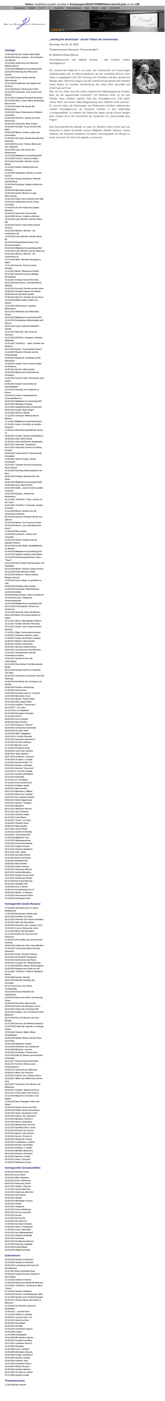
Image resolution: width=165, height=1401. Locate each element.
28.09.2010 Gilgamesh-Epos (17, 1250)
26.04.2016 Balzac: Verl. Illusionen (20, 1116)
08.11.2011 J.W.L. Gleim (15, 852)
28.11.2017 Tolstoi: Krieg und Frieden (21, 1061)
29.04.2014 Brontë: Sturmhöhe (19, 1145)
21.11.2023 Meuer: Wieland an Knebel (22, 271)
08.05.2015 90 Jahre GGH (16, 731)
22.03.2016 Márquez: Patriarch (19, 1119)
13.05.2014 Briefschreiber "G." (19, 762)
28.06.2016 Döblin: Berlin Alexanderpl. (22, 1110)
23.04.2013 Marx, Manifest (17, 1178)
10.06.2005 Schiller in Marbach (19, 1355)
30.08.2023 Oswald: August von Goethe (23, 291)
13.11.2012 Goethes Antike (17, 814)
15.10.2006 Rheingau (14, 1346)
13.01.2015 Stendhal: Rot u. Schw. (20, 1127)
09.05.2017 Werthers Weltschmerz (20, 647)
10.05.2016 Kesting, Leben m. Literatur (22, 693)
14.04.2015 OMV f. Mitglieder (18, 733)
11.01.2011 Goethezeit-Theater (18, 878)
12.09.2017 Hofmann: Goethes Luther (22, 635)
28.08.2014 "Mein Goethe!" (17, 754)
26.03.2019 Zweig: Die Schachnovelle (22, 1009)
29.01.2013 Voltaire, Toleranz (18, 1186)
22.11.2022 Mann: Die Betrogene (19, 931)
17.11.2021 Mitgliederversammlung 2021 (23, 421)
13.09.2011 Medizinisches (16, 861)
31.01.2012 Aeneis (13, 1215)
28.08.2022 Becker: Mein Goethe (20, 369)
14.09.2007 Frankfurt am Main (18, 1340)
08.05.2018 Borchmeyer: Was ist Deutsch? (24, 595)
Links (103, 8)
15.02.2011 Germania (14, 1238)
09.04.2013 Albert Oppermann (18, 800)
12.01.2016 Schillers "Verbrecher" (20, 705)
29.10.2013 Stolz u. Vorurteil (17, 1159)
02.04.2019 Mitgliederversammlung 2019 (23, 551)
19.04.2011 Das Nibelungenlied (19, 1232)
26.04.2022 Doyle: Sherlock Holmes (21, 954)
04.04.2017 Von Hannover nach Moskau (23, 650)
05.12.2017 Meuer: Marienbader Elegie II (23, 621)
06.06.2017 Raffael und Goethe (19, 644)
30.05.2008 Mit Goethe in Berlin (19, 1337)
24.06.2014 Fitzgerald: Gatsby (18, 1139)
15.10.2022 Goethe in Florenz (18, 1280)
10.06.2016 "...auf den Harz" (17, 1311)
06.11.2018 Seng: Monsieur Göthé (20, 572)
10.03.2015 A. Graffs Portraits (18, 736)
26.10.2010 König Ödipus (16, 1247)
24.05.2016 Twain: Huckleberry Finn (21, 1113)
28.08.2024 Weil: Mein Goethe (18, 190)
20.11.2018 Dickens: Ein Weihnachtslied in (24, 1023)
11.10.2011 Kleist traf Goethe (18, 858)
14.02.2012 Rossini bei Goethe (18, 843)
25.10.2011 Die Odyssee (16, 1221)
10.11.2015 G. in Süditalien (17, 710)
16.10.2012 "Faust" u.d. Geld (18, 820)
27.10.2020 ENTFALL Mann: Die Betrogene (24, 966)
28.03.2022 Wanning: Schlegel (18, 404)
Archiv (42, 8)
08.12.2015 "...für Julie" (15, 707)
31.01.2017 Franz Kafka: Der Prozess (22, 1093)
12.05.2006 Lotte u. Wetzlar (17, 1349)
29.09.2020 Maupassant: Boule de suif (22, 969)
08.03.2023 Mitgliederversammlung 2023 (23, 317)
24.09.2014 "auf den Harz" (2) (18, 1317)
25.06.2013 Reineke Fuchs (17, 1172)
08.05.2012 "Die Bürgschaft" (18, 835)
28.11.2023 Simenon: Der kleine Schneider (24, 919)
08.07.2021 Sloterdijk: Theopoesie (20, 444)
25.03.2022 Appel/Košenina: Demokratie (23, 407)
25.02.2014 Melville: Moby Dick (19, 1151)
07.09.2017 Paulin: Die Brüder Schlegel (22, 638)
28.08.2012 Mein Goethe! (16, 826)
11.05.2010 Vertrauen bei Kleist (19, 895)
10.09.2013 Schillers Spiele (17, 785)
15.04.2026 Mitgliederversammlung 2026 (23, 69)
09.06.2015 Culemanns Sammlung (20, 728)
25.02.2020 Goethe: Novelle (17, 977)
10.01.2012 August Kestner (17, 846)
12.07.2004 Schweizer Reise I (18, 1363)
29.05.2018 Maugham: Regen (18, 1044)
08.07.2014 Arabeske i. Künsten (19, 757)
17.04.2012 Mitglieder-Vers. (17, 837)
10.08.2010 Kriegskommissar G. (19, 890)
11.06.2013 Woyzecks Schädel (18, 794)
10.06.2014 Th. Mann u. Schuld (18, 759)
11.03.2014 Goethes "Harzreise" (19, 768)
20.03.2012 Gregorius (14, 1206)
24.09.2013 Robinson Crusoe (18, 1162)
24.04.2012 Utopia (13, 1204)
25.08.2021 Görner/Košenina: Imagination (24, 442)
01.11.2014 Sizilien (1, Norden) (18, 1314)
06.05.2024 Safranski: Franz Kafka (20, 213)
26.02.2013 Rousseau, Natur (18, 1183)
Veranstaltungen (74, 8)
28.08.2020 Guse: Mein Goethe (19, 485)
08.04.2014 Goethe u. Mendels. (19, 765)
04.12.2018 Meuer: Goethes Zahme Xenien (24, 569)
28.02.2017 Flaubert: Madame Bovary (22, 1090)
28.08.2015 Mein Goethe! (16, 722)
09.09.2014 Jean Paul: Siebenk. (19, 751)
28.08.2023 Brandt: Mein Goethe (19, 294)
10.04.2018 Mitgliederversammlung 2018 (23, 603)
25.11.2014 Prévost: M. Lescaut (19, 1130)
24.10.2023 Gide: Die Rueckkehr (19, 922)
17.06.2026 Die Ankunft (15, 1385)
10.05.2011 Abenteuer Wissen (18, 869)
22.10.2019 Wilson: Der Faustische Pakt (23, 522)
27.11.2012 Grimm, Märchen (17, 1189)
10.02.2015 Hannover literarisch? (20, 739)
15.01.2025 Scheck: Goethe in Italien (21, 158)
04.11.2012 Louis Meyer (15, 817)
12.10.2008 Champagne (15, 1335)
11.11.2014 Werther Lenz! (16, 745)
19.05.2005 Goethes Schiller (17, 1358)
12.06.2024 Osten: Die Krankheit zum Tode (24, 199)
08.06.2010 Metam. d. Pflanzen (18, 892)
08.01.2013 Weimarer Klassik (18, 809)
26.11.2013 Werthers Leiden (17, 1156)
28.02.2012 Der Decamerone (18, 1212)
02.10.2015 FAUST (13, 716)
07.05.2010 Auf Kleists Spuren (18, 1329)
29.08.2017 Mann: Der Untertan (19, 1073)
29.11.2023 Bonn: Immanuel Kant (20, 1271)
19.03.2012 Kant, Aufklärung (18, 1209)
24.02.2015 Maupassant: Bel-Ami (20, 1125)
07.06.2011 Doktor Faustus (17, 866)
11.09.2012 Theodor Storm (17, 823)
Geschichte (115, 8)
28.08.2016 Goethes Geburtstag (19, 687)
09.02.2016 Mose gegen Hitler (18, 702)
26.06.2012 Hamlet (13, 1198)
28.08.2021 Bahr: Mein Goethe (18, 439)
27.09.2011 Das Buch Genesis (18, 1224)
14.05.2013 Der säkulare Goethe (19, 797)
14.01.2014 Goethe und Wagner (19, 774)
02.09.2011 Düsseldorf (15, 1323)
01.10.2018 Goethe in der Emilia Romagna (24, 1297)
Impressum (20, 8)
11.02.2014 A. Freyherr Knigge (18, 771)
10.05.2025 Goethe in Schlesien (19, 1259)
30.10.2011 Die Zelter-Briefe (17, 855)
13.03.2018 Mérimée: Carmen (18, 1049)
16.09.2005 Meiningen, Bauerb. (19, 1352)
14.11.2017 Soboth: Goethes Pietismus (22, 624)
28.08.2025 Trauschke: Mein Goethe (21, 124)
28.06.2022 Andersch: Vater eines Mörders (24, 945)
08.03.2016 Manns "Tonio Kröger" (20, 699)
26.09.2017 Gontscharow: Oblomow (21, 1070)
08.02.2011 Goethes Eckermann (19, 875)
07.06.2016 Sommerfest (16, 690)
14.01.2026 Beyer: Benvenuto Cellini (21, 89)
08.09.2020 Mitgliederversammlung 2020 (23, 482)
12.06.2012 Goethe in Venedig (18, 832)
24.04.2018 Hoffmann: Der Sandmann (22, 1047)
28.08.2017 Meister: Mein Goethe (20, 641)
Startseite (58, 8)
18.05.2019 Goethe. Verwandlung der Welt (24, 1294)
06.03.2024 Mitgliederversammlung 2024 (23, 248)
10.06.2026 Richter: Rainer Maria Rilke (22, 54)
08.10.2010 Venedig (13, 1326)
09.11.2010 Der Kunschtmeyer (19, 881)
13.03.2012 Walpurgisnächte (18, 840)
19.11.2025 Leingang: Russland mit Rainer (24, 98)
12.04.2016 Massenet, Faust (17, 696)
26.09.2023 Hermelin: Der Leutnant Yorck (23, 925)
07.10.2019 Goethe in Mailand (18, 1291)
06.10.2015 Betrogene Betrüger (19, 713)
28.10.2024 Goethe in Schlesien (19, 1262)
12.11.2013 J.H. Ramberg (16, 780)
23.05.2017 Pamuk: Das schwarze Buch (23, 1075)
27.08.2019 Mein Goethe (16, 531)
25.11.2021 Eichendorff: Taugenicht (21, 957)
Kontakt (32, 8)
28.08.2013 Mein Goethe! (16, 788)
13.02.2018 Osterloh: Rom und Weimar (22, 612)
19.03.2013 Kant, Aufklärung (18, 1180)
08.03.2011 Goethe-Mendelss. (18, 872)
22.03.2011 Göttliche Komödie (18, 1235)
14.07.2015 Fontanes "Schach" (19, 725)
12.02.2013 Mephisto (14, 806)
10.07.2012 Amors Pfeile (16, 829)
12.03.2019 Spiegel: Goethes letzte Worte (23, 554)
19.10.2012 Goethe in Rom (17, 1320)
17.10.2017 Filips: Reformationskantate (23, 632)
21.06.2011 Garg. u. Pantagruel (19, 1227)
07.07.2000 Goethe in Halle (17, 1375)
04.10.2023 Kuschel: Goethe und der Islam (24, 288)
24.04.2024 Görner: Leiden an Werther (22, 216)
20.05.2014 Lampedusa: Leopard (20, 1142)
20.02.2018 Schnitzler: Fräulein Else (21, 1052)
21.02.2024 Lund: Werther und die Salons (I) (24, 251)
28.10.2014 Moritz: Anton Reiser (19, 1133)
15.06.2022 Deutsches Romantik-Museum (24, 1283)
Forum (95, 8)
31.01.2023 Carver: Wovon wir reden (21, 928)
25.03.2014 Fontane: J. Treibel (18, 1148)
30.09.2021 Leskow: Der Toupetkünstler (23, 963)
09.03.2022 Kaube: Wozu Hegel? (19, 410)
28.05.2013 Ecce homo (15, 1175)
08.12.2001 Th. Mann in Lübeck (19, 1372)
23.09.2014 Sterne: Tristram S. (18, 1136)
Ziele (87, 8)
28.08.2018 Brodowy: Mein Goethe (20, 586)
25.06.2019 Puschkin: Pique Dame (20, 1003)
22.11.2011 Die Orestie (15, 1218)
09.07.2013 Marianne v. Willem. (19, 791)
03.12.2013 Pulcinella (14, 777)
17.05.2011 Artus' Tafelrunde (18, 1230)
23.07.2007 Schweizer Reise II (18, 1343)
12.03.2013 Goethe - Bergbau (18, 803)
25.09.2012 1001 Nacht (15, 1195)
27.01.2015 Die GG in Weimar (18, 742)
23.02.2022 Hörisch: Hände (17, 413)
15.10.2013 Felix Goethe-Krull (18, 783)
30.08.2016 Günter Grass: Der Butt (20, 1107)
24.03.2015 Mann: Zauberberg (18, 1122)
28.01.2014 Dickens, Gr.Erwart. (19, 1153)
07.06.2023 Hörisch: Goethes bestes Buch (24, 297)
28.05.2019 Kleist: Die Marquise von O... (23, 1006)
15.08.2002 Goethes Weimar (18, 1369)
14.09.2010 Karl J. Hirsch (16, 887)
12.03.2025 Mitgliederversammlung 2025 (23, 155)
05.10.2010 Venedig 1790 (16, 884)
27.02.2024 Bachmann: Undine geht (21, 914)
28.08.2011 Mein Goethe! (16, 863)
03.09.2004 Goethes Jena (16, 1361)
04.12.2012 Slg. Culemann (16, 811)
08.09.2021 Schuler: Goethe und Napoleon (24, 436)
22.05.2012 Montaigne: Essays (19, 1201)
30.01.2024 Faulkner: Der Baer (19, 916)
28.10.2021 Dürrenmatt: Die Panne (20, 960)
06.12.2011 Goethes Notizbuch (18, 849)
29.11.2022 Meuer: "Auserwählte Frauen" (23, 349)
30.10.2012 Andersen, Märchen (19, 1192)
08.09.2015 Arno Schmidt (16, 719)
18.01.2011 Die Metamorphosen (19, 1241)
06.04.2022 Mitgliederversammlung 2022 (23, 401)
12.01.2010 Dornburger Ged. (18, 898)
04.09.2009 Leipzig (13, 1332)
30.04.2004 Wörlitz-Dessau (17, 1366)
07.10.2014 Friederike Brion (17, 748)
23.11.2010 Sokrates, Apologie (18, 1244)
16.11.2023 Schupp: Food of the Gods (22, 280)
